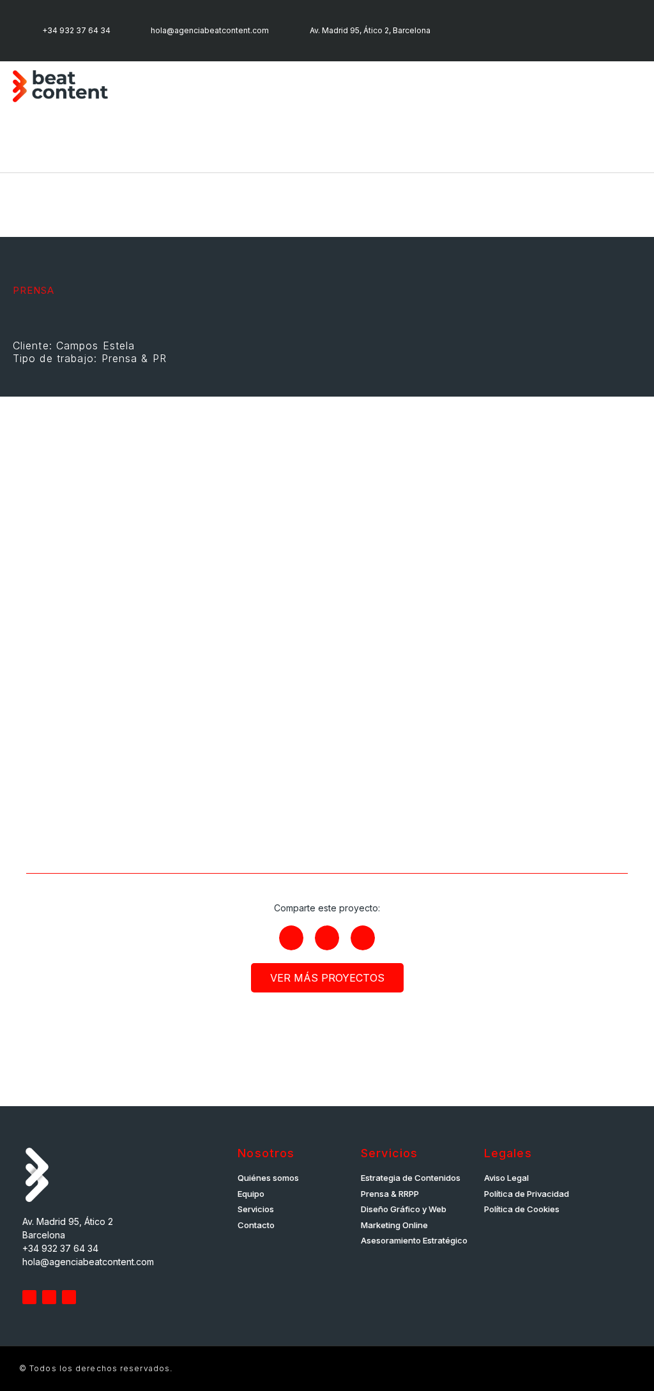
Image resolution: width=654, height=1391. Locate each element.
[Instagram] (513, 31)
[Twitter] (29, 1297)
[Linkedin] (477, 31)
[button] (632, 86)
